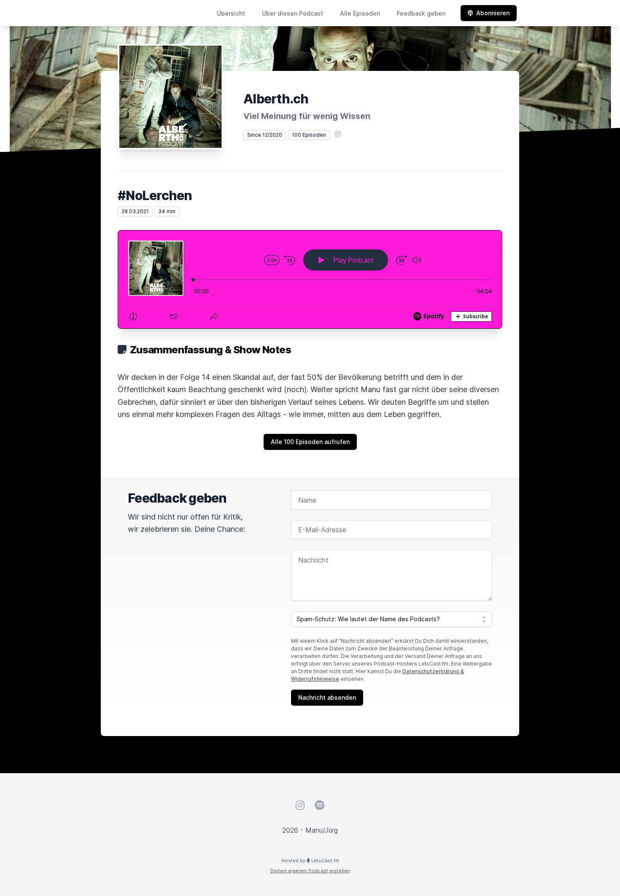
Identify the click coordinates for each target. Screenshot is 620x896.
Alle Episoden (360, 13)
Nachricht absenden (327, 697)
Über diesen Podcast (292, 13)
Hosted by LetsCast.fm (310, 861)
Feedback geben (421, 13)
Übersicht (231, 13)
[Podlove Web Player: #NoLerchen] (310, 279)
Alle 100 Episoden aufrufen (310, 441)
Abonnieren (492, 12)
